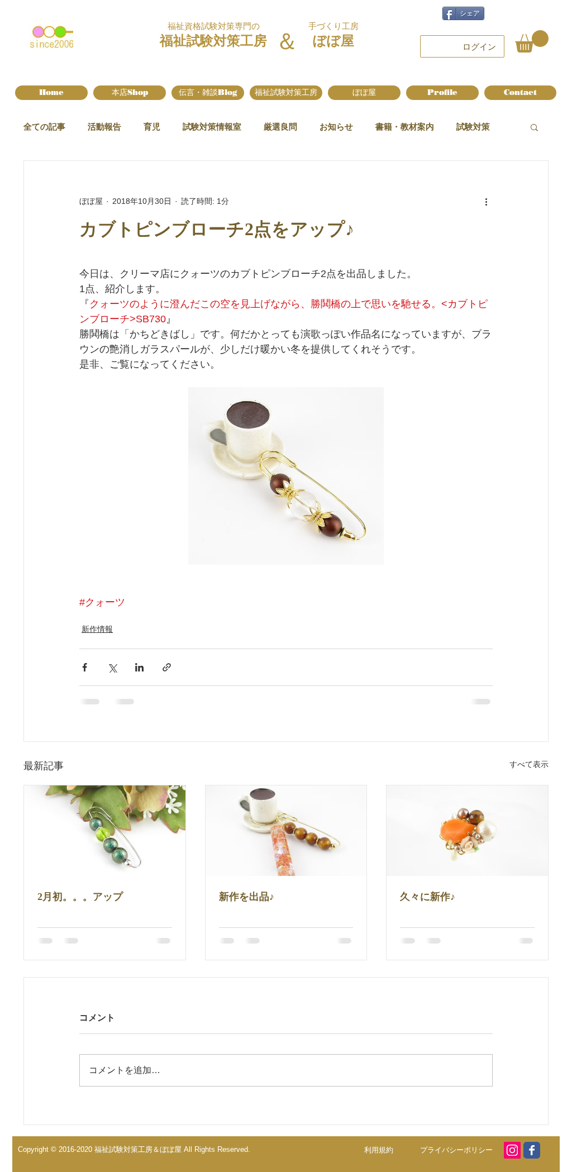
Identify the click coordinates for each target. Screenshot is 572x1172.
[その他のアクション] (486, 201)
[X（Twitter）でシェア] (112, 667)
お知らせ (336, 126)
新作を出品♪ (246, 896)
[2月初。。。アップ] (104, 830)
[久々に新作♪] (467, 830)
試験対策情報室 (212, 126)
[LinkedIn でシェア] (139, 667)
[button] (532, 41)
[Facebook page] (531, 1150)
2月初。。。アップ (80, 896)
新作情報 (97, 629)
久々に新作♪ (427, 896)
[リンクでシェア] (166, 667)
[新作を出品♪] (286, 830)
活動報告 (104, 126)
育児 (152, 126)
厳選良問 (280, 126)
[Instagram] (512, 1150)
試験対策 (473, 126)
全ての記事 (44, 126)
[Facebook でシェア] (84, 667)
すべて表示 (529, 764)
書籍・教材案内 (404, 126)
